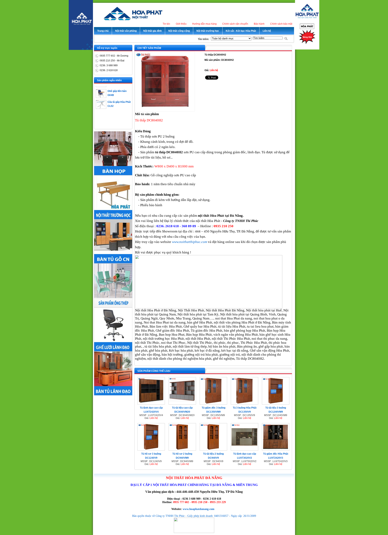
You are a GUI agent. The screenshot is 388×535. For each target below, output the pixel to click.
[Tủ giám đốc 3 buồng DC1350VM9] (213, 403)
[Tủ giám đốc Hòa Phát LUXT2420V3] (276, 449)
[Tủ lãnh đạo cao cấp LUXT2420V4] (151, 403)
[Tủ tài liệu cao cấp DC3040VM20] (182, 403)
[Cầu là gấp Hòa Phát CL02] (101, 102)
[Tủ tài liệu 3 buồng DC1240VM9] (276, 403)
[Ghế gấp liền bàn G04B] (101, 91)
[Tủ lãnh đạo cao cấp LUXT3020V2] (244, 449)
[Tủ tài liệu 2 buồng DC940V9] (213, 449)
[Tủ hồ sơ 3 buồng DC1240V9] (151, 449)
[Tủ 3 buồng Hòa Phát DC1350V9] (244, 403)
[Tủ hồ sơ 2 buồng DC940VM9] (182, 449)
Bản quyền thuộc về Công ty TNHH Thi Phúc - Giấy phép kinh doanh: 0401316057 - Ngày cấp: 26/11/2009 (194, 515)
